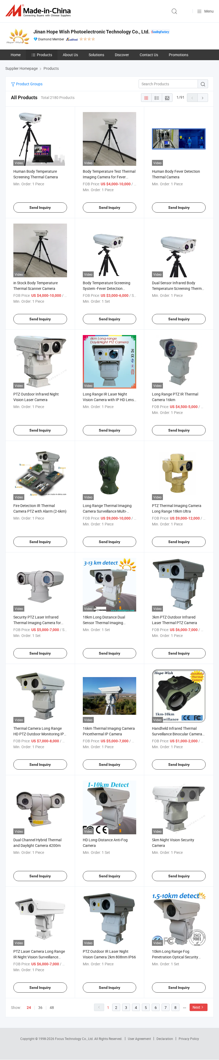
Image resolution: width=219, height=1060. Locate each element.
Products (44, 54)
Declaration (165, 1038)
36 (40, 1007)
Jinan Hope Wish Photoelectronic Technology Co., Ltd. (91, 31)
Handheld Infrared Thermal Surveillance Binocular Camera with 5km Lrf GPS (177, 734)
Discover (122, 54)
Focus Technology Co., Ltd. (74, 1038)
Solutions (96, 54)
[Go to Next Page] (203, 98)
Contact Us (149, 54)
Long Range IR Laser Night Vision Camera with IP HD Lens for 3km (108, 399)
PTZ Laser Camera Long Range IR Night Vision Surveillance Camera (39, 957)
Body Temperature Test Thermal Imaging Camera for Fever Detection (109, 177)
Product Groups (28, 83)
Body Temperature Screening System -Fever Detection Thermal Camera (106, 288)
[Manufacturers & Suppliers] (39, 10)
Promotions (178, 54)
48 (52, 1007)
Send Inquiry (40, 207)
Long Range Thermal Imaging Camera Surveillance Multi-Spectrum (107, 511)
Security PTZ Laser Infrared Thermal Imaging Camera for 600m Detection (37, 623)
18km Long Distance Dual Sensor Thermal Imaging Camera (104, 623)
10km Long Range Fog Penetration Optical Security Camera (175, 957)
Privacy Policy (189, 1038)
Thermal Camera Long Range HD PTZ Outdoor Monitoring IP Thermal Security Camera (38, 734)
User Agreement (139, 1038)
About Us (70, 54)
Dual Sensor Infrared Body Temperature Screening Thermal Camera (178, 288)
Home (16, 54)
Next (196, 1007)
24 (29, 1007)
